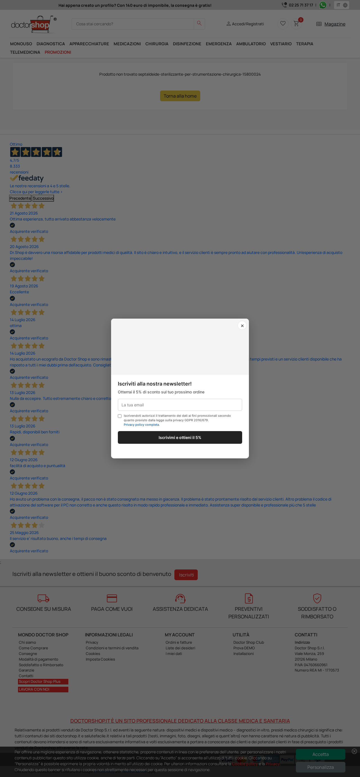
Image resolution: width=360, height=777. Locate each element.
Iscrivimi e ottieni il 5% (180, 437)
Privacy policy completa (141, 425)
